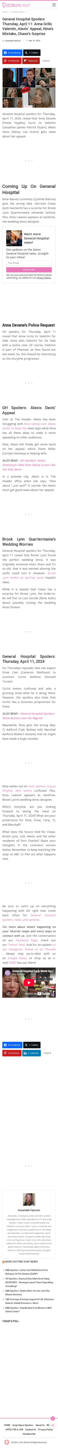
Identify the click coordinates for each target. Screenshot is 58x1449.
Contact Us (30, 1429)
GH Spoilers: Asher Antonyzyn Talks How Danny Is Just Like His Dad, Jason (28, 465)
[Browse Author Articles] (29, 1199)
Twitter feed (16, 945)
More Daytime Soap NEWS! (21, 1261)
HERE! (12, 962)
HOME (7, 1425)
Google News (17, 958)
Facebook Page (27, 940)
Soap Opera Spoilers (22, 1425)
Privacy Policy (45, 1429)
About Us (40, 1425)
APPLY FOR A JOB (14, 1429)
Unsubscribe (29, 1434)
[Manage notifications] (6, 1442)
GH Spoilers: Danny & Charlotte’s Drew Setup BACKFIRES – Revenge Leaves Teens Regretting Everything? (29, 1282)
